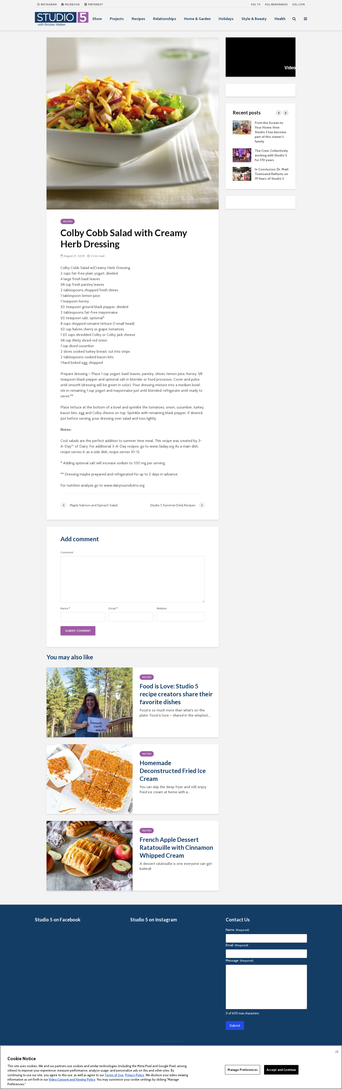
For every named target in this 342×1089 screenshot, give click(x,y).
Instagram (48, 4)
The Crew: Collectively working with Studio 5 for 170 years (271, 155)
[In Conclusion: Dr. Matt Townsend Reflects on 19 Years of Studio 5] (242, 173)
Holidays (226, 19)
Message (239, 960)
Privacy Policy (134, 1075)
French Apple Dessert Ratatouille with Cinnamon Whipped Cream (176, 847)
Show (97, 19)
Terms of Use (114, 1075)
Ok (337, 1051)
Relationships (164, 19)
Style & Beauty (254, 19)
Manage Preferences (242, 1069)
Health (280, 19)
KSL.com (298, 4)
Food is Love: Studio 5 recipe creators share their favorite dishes (176, 694)
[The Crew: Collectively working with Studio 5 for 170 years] (242, 155)
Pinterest (95, 4)
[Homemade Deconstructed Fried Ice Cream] (90, 779)
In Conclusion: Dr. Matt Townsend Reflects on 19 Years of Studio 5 (271, 174)
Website (162, 608)
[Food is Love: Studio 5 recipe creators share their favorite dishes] (90, 702)
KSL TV (255, 4)
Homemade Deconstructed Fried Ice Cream (173, 770)
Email (113, 608)
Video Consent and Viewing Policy (72, 1080)
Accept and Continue (281, 1069)
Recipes (138, 19)
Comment (66, 552)
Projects (117, 19)
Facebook (72, 4)
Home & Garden (197, 19)
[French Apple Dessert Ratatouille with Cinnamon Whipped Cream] (90, 855)
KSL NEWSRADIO (276, 4)
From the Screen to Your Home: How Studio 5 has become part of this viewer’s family (270, 132)
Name (65, 608)
